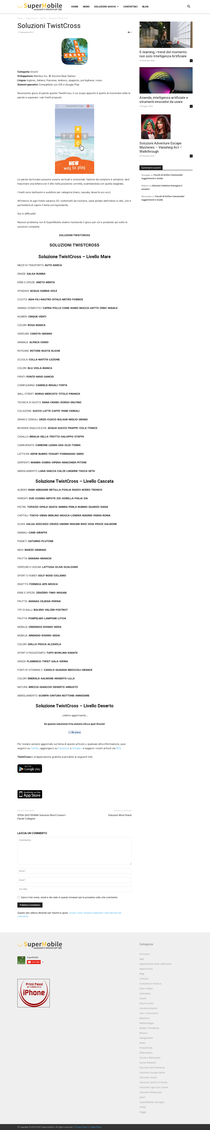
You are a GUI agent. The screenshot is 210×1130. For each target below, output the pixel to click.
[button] (189, 6)
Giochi (43, 18)
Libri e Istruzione (148, 1013)
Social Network (147, 1062)
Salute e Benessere (149, 1057)
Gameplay (144, 993)
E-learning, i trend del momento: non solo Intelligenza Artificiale (163, 54)
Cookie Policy (95, 1127)
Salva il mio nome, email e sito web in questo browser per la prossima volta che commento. (69, 897)
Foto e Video (146, 988)
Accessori (144, 953)
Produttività (145, 1047)
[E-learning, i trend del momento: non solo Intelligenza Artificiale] (166, 35)
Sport (142, 1097)
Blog (145, 6)
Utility (142, 1107)
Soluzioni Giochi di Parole (153, 1082)
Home (74, 6)
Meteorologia (146, 1023)
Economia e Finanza (150, 983)
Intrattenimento (148, 1008)
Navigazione (146, 1037)
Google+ (77, 748)
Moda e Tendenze (149, 1028)
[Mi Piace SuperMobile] (74, 732)
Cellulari (144, 978)
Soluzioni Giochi (105, 6)
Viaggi (142, 1112)
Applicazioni (31, 18)
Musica (143, 1033)
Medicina (144, 1018)
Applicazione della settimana (155, 963)
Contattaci (130, 6)
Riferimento (145, 1052)
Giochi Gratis (146, 1003)
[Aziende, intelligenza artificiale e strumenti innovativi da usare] (166, 80)
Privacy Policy (81, 1127)
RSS (118, 748)
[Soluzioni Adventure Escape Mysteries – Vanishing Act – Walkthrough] (166, 126)
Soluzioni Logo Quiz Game (153, 1087)
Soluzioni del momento (152, 1067)
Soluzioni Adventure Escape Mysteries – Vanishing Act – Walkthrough (160, 147)
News (86, 6)
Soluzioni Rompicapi (150, 1092)
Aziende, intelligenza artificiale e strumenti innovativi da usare (163, 100)
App (141, 958)
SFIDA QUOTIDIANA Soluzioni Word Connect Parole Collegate (41, 817)
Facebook (63, 748)
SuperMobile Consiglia (151, 1102)
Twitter (35, 748)
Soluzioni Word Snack (120, 815)
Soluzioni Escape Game (152, 1072)
